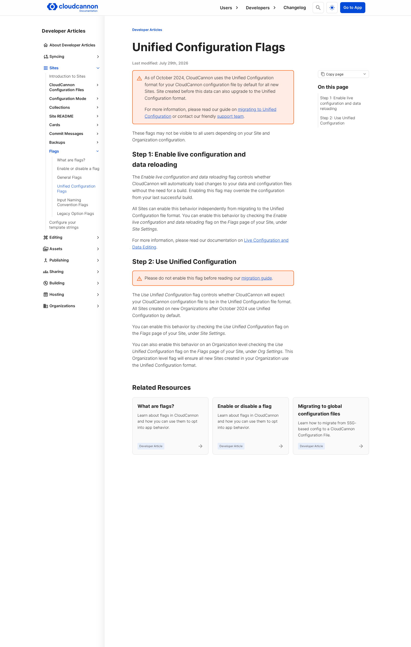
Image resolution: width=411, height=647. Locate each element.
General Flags (69, 177)
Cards (54, 125)
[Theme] (332, 7)
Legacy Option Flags (75, 213)
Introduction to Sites (67, 76)
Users (226, 7)
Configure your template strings (63, 225)
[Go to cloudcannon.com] (72, 7)
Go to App (352, 7)
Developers (258, 7)
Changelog (295, 7)
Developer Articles (147, 30)
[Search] (318, 7)
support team (230, 116)
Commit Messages (66, 133)
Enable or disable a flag (78, 168)
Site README (61, 116)
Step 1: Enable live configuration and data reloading (340, 103)
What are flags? (71, 160)
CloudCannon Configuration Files (66, 87)
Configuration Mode (67, 98)
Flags (54, 151)
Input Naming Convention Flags (72, 202)
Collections (59, 107)
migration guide (256, 278)
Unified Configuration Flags (76, 188)
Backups (57, 142)
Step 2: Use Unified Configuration (337, 120)
